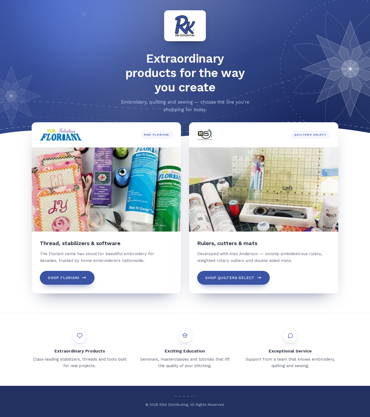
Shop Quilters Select (230, 277)
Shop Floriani (63, 277)
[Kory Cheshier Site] (185, 25)
